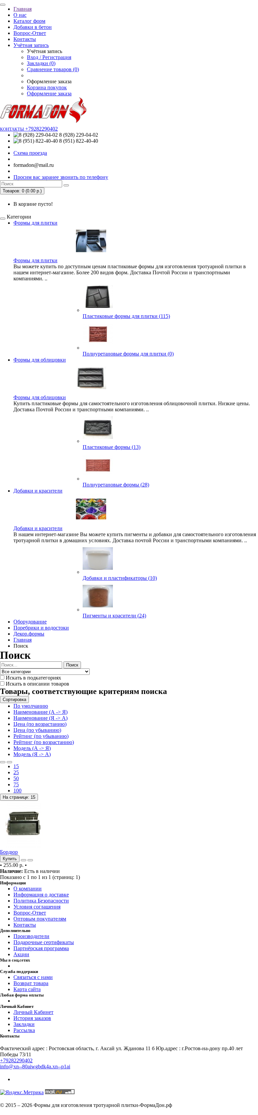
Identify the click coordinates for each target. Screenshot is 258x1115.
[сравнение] (30, 860)
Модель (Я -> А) (32, 754)
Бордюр (9, 852)
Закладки (24, 1024)
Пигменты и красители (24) (114, 615)
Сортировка (14, 699)
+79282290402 (16, 1060)
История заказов (32, 1018)
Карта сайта (27, 989)
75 (16, 784)
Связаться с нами (33, 977)
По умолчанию (30, 706)
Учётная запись (31, 45)
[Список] (2, 762)
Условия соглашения (36, 907)
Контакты (24, 39)
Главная (22, 9)
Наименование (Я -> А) (40, 718)
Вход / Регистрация (49, 57)
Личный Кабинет (33, 1012)
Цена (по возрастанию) (40, 724)
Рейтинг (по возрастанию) (43, 742)
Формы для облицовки (39, 360)
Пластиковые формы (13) (111, 447)
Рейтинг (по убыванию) (41, 736)
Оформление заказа (49, 93)
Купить (10, 858)
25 (16, 772)
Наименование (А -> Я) (40, 712)
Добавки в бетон (32, 27)
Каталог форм (29, 21)
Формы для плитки (35, 223)
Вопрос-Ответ (29, 33)
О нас (20, 15)
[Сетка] (9, 762)
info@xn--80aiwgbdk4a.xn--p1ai (35, 1066)
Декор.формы (28, 634)
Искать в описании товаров (36, 684)
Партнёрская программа (41, 948)
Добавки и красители (37, 491)
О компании (27, 888)
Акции (21, 954)
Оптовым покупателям (39, 919)
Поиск (72, 664)
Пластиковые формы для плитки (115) (126, 316)
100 (17, 790)
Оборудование (30, 621)
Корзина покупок (47, 87)
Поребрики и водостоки (41, 628)
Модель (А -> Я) (32, 748)
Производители (31, 936)
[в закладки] (23, 860)
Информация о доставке (41, 894)
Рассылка (24, 1030)
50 (16, 778)
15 (16, 766)
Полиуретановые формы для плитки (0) (128, 354)
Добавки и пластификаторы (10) (120, 578)
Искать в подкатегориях (32, 678)
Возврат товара (30, 983)
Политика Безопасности (41, 900)
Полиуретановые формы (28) (116, 484)
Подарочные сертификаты (43, 942)
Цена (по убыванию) (37, 730)
